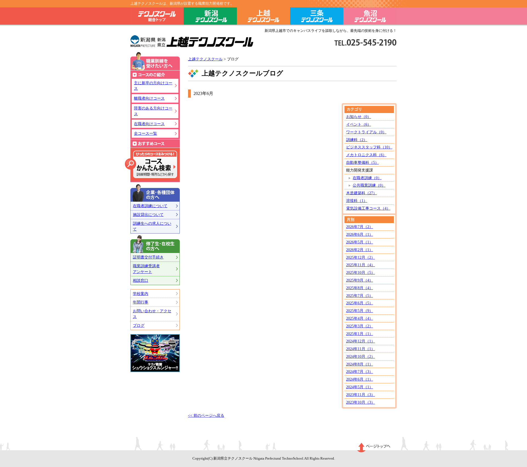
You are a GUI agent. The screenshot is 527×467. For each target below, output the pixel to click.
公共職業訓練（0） (369, 185)
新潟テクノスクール (210, 17)
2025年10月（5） (360, 272)
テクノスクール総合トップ (157, 17)
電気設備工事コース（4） (368, 208)
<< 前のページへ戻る (206, 415)
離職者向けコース (149, 98)
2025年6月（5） (359, 303)
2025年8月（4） (359, 288)
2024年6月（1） (359, 379)
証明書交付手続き (148, 257)
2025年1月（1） (359, 333)
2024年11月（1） (360, 349)
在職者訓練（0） (367, 178)
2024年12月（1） (360, 341)
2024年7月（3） (359, 371)
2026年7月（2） (359, 226)
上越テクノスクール (263, 17)
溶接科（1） (356, 200)
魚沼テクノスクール (370, 17)
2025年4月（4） (359, 318)
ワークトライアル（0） (366, 132)
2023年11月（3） (360, 394)
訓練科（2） (356, 139)
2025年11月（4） (360, 265)
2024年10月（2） (360, 356)
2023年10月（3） (360, 402)
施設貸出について (148, 214)
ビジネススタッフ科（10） (369, 147)
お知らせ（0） (358, 116)
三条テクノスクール (316, 17)
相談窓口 (140, 280)
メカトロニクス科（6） (366, 155)
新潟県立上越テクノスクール (192, 41)
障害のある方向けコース (153, 111)
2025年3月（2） (359, 326)
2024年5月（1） (359, 387)
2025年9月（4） (359, 280)
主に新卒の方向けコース (153, 86)
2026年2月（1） (359, 249)
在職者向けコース (149, 124)
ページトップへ (374, 447)
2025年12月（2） (360, 257)
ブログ (138, 325)
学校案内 (140, 293)
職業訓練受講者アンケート (146, 269)
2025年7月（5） (359, 295)
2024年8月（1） (359, 364)
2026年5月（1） (359, 242)
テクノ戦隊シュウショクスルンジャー (155, 353)
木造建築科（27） (361, 193)
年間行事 (140, 302)
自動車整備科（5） (362, 162)
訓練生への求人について (152, 226)
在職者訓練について (150, 206)
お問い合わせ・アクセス (152, 314)
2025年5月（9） (359, 310)
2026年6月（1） (359, 234)
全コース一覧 (145, 133)
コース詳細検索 (151, 164)
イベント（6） (358, 124)
